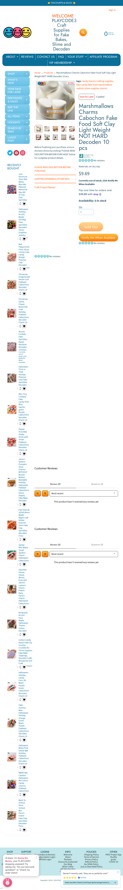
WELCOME (63, 16)
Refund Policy (91, 861)
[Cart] (24, 203)
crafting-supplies (104, 81)
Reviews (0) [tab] (55, 484)
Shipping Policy (91, 854)
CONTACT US (46, 57)
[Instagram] (22, 153)
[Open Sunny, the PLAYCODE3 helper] (7, 882)
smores (103, 88)
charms (92, 81)
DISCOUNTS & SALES (19, 100)
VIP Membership (67, 869)
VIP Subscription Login (44, 857)
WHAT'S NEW (12, 81)
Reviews (68, 859)
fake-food (93, 84)
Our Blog (68, 864)
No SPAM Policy (91, 864)
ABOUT (12, 57)
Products (48, 72)
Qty (80, 207)
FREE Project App (113, 854)
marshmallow (105, 84)
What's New (67, 866)
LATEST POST (19, 139)
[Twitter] (10, 153)
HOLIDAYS (19, 123)
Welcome (68, 854)
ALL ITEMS (19, 117)
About (68, 857)
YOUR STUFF (77, 57)
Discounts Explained (67, 861)
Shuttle (113, 857)
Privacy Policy (91, 859)
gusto (113, 859)
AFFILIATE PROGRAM (103, 57)
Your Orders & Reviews (45, 854)
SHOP (19, 74)
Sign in (112, 10)
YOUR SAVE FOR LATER (14, 90)
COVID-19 (113, 861)
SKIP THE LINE (13, 109)
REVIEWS (27, 57)
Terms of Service (91, 857)
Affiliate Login (44, 859)
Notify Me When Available (98, 238)
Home (37, 72)
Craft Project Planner (45, 187)
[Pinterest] (16, 153)
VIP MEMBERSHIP (62, 63)
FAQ (61, 57)
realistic (80, 88)
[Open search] (37, 493)
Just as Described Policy (91, 866)
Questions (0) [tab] (97, 484)
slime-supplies (92, 88)
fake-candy (81, 84)
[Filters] (45, 493)
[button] (86, 160)
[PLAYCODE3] (17, 32)
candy (85, 81)
